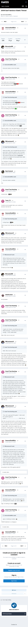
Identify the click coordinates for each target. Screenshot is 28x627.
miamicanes (9, 294)
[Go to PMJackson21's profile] (2, 142)
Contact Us (14, 624)
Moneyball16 (9, 46)
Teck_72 (8, 200)
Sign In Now (14, 580)
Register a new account (14, 570)
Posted (10, 29)
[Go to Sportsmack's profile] (2, 171)
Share (14, 590)
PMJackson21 (9, 141)
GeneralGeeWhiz (6, 14)
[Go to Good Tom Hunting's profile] (2, 59)
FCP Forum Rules (7, 613)
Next (22, 21)
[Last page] (26, 21)
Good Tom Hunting (11, 59)
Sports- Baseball (14, 16)
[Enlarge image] (14, 83)
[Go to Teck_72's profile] (2, 201)
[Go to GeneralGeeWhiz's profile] (2, 28)
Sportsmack (9, 171)
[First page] (2, 21)
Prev (5, 21)
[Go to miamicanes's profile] (2, 295)
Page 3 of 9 (14, 21)
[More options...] (25, 28)
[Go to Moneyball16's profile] (2, 47)
